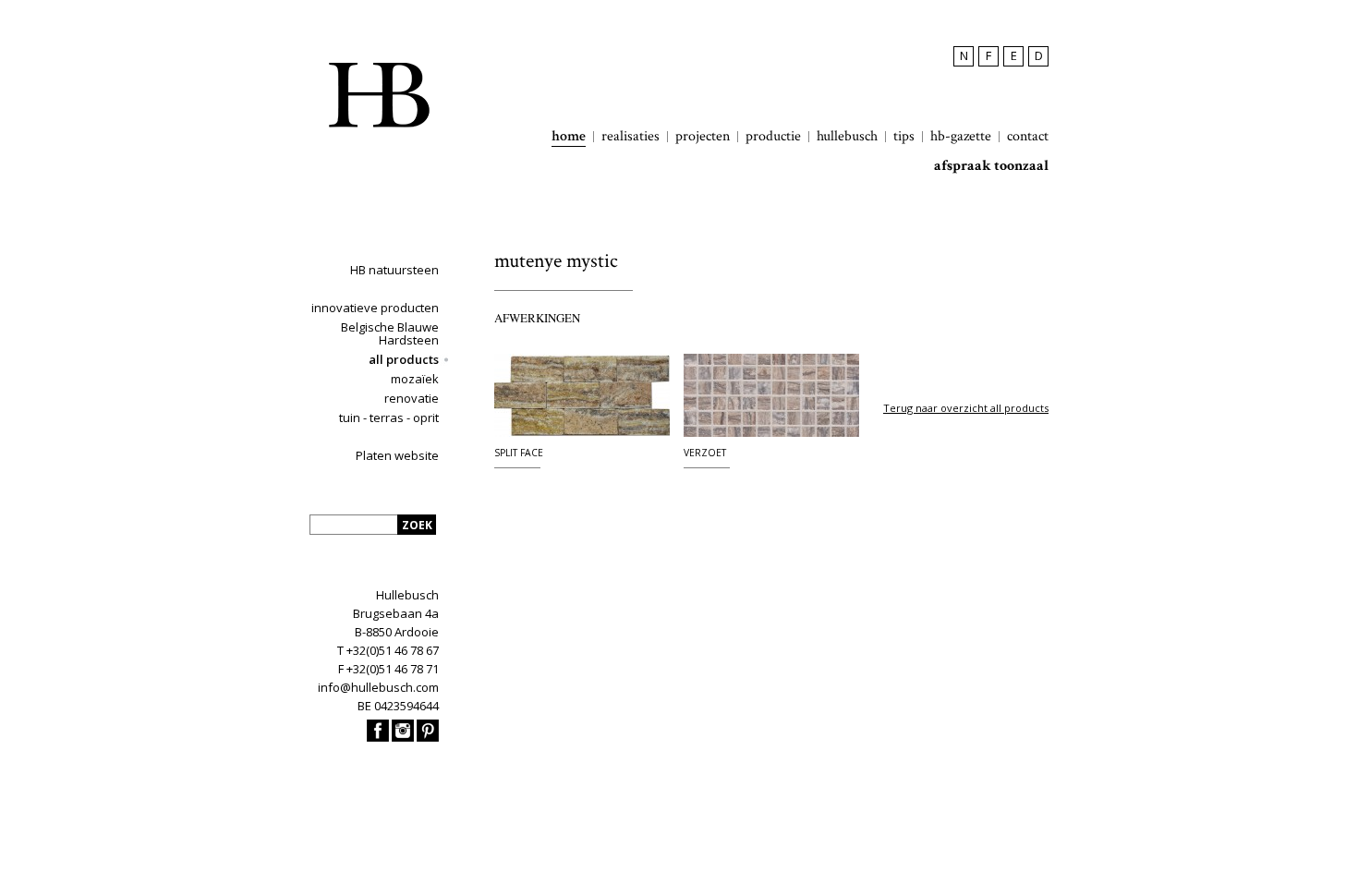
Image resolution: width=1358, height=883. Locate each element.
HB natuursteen (394, 269)
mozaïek (415, 378)
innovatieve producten (375, 307)
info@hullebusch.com (378, 687)
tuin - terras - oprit (389, 417)
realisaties (630, 136)
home (569, 136)
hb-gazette (960, 136)
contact (1028, 136)
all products (404, 359)
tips (904, 136)
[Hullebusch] (378, 95)
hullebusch (847, 136)
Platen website (397, 455)
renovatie (411, 398)
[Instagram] (403, 737)
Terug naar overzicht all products (966, 408)
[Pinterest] (428, 737)
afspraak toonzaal (991, 166)
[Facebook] (378, 737)
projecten (702, 136)
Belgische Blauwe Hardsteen (390, 333)
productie (773, 136)
